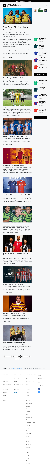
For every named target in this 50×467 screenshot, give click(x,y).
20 (22, 356)
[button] (4, 5)
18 (18, 356)
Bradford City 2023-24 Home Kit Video (14, 313)
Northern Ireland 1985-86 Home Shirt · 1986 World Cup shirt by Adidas (43, 40)
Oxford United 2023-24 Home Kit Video (14, 342)
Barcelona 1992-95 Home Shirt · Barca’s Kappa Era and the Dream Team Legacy (43, 60)
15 (11, 356)
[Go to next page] (16, 359)
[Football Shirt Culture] (14, 5)
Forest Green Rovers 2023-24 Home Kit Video (16, 224)
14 (9, 356)
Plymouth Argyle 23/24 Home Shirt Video (14, 78)
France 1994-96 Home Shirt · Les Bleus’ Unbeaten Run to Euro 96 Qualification (43, 53)
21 (25, 356)
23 (29, 356)
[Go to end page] (18, 359)
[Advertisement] (40, 22)
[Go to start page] (5, 356)
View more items (40, 74)
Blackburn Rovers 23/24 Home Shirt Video (15, 136)
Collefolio (29, 1)
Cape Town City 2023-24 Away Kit (18, 53)
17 (15, 356)
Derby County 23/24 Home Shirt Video (14, 107)
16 (13, 356)
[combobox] (46, 5)
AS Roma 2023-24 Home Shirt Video (13, 165)
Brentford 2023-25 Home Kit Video (13, 284)
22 (27, 356)
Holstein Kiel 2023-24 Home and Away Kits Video (17, 194)
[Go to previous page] (7, 356)
